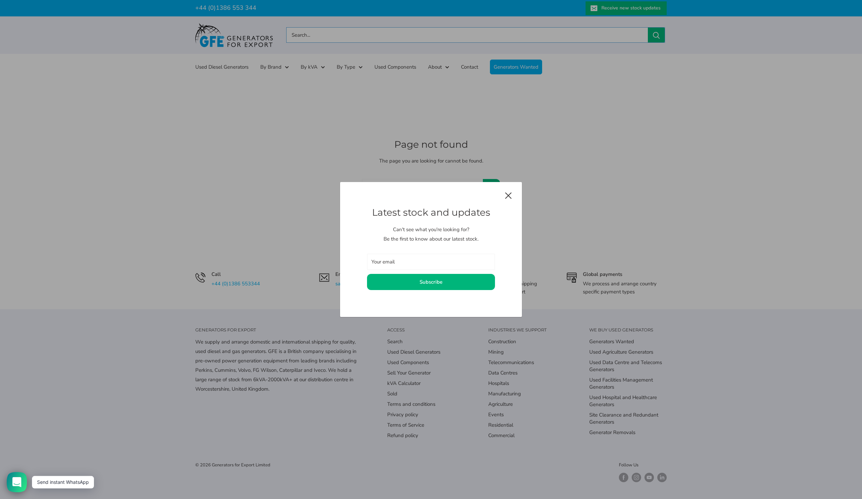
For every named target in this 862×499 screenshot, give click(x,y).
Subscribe (431, 282)
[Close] (508, 195)
